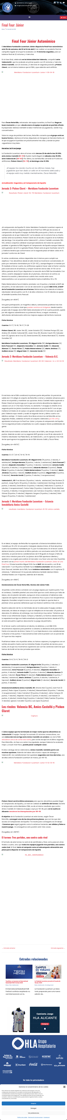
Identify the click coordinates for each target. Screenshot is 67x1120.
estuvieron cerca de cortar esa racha (16, 739)
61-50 (22, 156)
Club (10, 985)
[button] (64, 1087)
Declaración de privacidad (35, 1117)
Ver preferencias (33, 1113)
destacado (15, 985)
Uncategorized (49, 985)
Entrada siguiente (58, 948)
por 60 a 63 (53, 419)
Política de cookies (22, 1117)
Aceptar (33, 1103)
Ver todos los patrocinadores (33, 1080)
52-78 (25, 161)
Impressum (47, 1117)
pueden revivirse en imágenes (38, 307)
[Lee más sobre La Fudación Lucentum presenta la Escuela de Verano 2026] (48, 971)
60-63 (19, 159)
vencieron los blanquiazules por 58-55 (25, 811)
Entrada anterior (8, 948)
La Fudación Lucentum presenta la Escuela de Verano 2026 (47, 982)
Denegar (33, 1108)
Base (3, 29)
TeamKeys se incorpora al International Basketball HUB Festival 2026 (17, 982)
